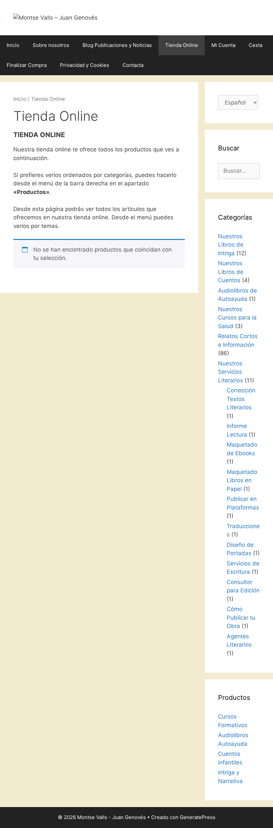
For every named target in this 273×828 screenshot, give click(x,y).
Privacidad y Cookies (84, 65)
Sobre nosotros (51, 45)
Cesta (255, 45)
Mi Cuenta (223, 45)
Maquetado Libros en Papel (242, 480)
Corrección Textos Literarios (241, 399)
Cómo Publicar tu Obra (241, 617)
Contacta (133, 65)
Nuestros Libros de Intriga (230, 245)
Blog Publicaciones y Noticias (117, 45)
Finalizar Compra (27, 65)
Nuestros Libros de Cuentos (230, 272)
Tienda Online (181, 45)
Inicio (13, 45)
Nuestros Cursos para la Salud (237, 317)
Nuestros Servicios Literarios (230, 372)
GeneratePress (197, 817)
